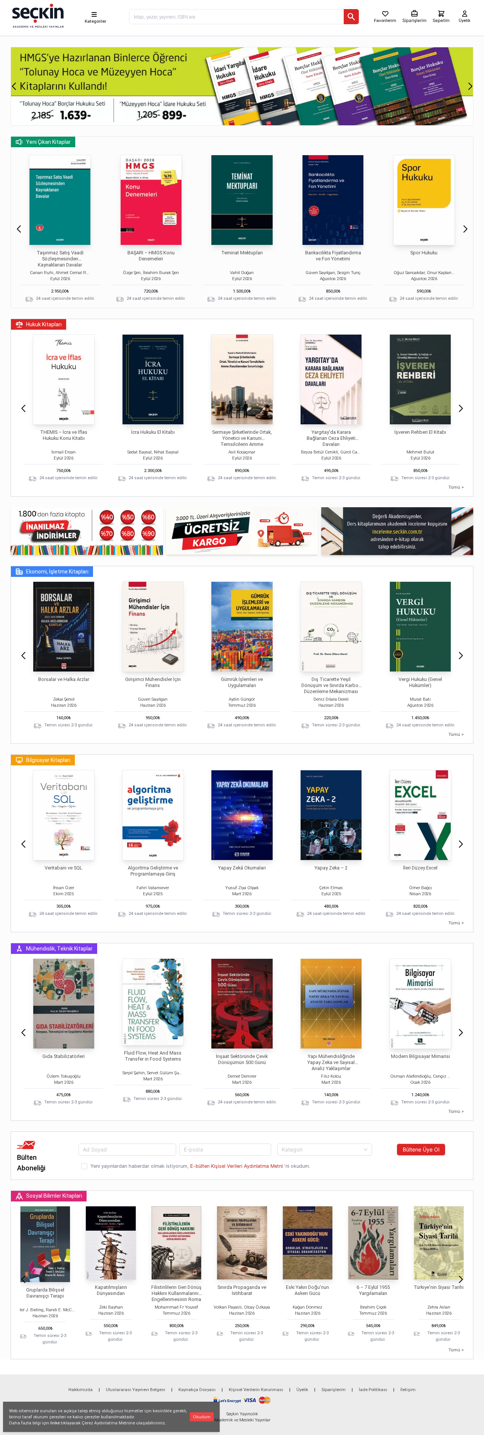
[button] (14, 86)
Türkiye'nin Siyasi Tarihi (439, 1287)
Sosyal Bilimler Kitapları (54, 1196)
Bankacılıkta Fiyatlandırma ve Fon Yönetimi (333, 256)
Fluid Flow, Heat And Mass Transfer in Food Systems (153, 1056)
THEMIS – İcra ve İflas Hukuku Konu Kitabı (63, 435)
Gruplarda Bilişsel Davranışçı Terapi (45, 1293)
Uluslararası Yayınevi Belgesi (135, 1389)
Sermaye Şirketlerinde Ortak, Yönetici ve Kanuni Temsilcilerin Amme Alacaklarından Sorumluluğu (242, 441)
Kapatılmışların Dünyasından (111, 1290)
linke (55, 1423)
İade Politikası (373, 1389)
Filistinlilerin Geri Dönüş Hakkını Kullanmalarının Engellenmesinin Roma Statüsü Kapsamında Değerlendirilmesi (176, 1299)
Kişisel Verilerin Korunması (256, 1389)
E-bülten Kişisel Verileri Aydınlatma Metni (236, 1166)
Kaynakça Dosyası (197, 1389)
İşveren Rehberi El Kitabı (420, 432)
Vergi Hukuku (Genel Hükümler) (420, 682)
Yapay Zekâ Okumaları (242, 868)
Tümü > (456, 487)
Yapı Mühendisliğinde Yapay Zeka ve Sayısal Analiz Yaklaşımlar (331, 1062)
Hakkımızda (80, 1389)
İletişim (408, 1389)
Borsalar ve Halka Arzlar (63, 679)
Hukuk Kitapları (44, 324)
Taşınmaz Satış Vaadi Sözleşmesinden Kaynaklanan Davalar (60, 259)
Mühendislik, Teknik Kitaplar (59, 949)
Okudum (202, 1416)
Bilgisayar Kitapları (48, 760)
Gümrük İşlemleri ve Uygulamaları (242, 682)
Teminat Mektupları (242, 253)
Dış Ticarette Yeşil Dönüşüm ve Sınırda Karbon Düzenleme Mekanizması (331, 685)
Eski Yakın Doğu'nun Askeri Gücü (307, 1290)
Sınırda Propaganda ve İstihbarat (241, 1290)
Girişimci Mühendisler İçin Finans (153, 682)
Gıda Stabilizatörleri (63, 1056)
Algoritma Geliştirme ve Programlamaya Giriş (153, 871)
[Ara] (351, 16)
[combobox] (325, 1149)
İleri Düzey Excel (420, 868)
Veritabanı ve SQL (63, 868)
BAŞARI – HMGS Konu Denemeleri (151, 256)
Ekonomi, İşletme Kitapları (57, 572)
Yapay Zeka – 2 (331, 868)
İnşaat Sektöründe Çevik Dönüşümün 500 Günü (242, 1059)
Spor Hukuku (423, 253)
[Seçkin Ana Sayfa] (37, 15)
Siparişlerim (333, 1389)
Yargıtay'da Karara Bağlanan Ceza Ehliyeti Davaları (331, 438)
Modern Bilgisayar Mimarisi (420, 1056)
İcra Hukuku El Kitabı (153, 432)
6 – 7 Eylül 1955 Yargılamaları (373, 1290)
